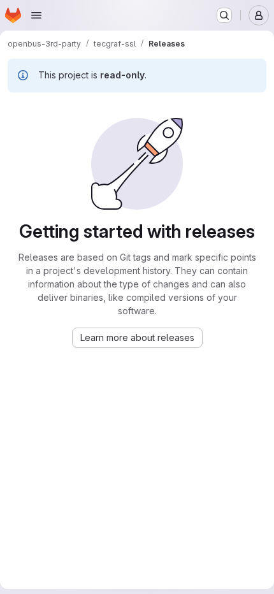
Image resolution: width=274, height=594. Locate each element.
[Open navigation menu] (36, 15)
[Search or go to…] (224, 15)
